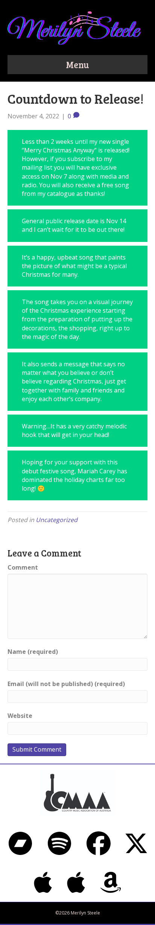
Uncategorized (57, 520)
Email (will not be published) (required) (66, 684)
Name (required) (33, 652)
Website (20, 716)
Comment (23, 567)
